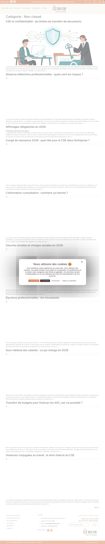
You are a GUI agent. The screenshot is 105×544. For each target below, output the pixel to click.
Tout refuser (45, 280)
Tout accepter (34, 280)
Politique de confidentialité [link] (69, 280)
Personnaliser (56, 280)
